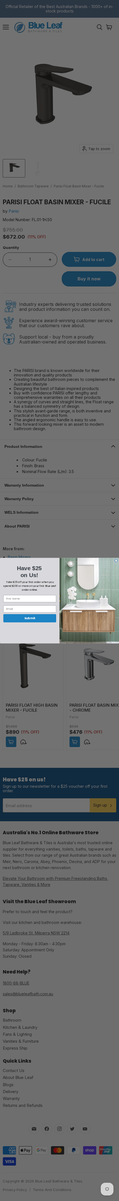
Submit (29, 618)
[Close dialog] (116, 560)
